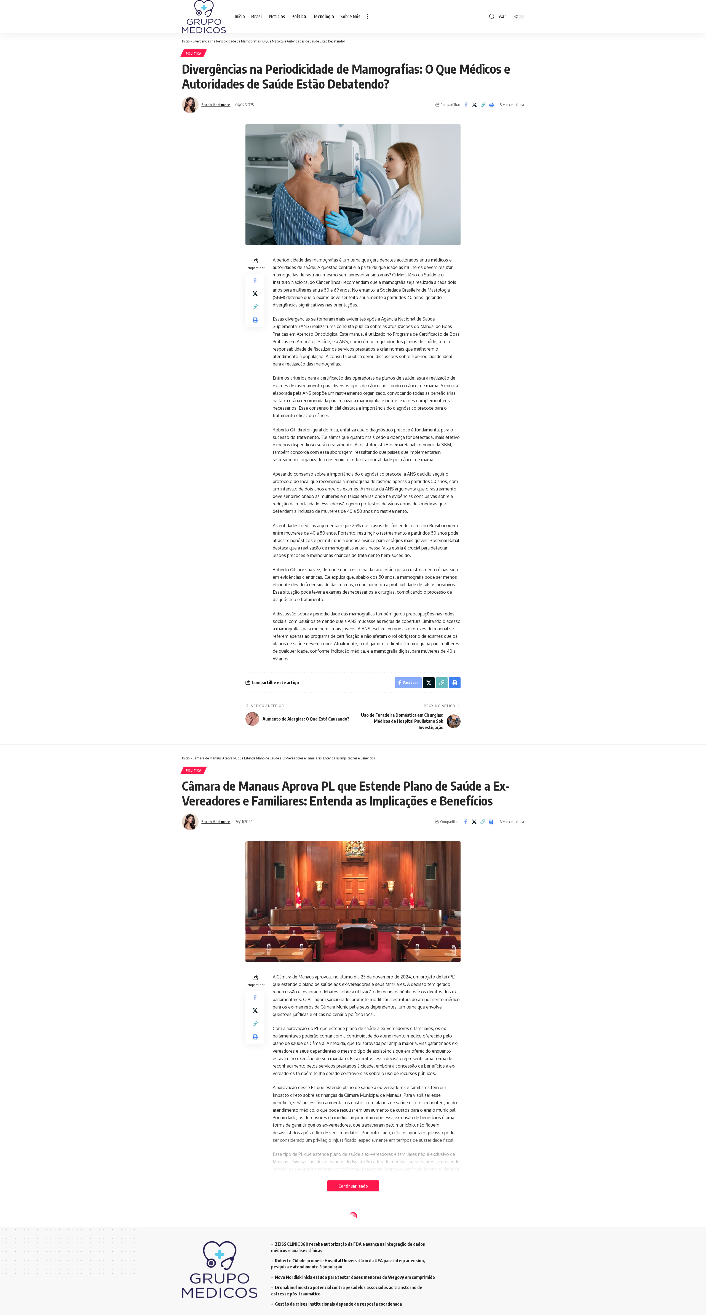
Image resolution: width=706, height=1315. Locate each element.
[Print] (491, 104)
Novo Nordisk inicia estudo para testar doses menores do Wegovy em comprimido (355, 1277)
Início (185, 41)
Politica (194, 53)
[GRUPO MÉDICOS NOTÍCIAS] (204, 16)
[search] (492, 16)
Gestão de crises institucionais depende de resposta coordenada (338, 1304)
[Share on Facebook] (466, 104)
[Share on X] (474, 104)
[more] (367, 16)
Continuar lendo (353, 1185)
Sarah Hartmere (215, 104)
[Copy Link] (483, 104)
